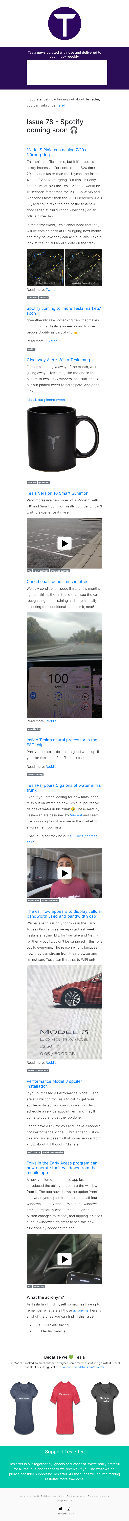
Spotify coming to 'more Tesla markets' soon (64, 311)
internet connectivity (38, 1070)
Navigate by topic (64, 1500)
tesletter (32, 482)
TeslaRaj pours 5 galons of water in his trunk (64, 788)
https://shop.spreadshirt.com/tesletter (80, 1367)
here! (61, 105)
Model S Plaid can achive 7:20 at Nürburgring (58, 152)
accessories (33, 900)
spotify (31, 349)
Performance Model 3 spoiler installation (54, 1084)
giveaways (43, 482)
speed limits (34, 729)
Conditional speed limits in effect (58, 581)
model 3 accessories (53, 1152)
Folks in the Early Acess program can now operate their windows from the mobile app (62, 1168)
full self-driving (35, 774)
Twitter (51, 290)
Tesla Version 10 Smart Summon (57, 493)
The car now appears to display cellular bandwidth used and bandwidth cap (64, 914)
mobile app (38, 1286)
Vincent (76, 815)
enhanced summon (60, 571)
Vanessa (79, 1464)
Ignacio (59, 1464)
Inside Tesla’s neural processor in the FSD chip (62, 742)
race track (33, 297)
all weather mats (50, 900)
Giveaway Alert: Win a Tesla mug (58, 359)
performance (34, 1152)
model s (44, 297)
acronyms (80, 1310)
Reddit (51, 721)
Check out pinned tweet (46, 400)
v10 (29, 571)
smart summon (40, 571)
